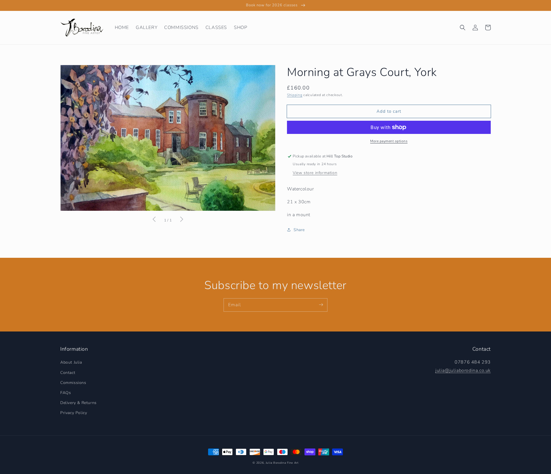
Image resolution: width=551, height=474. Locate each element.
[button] (462, 27)
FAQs (65, 392)
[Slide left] (154, 220)
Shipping (294, 95)
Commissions (73, 382)
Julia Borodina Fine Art (282, 463)
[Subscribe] (321, 305)
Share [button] (299, 230)
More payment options (389, 141)
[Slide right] (181, 220)
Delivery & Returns (78, 402)
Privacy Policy (73, 413)
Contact (67, 372)
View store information (315, 172)
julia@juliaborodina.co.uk (463, 370)
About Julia (71, 362)
